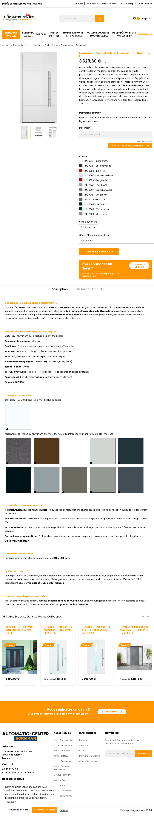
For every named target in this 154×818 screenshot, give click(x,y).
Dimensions (85, 127)
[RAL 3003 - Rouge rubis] (81, 180)
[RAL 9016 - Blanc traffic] (81, 161)
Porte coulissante (63, 745)
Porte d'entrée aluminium (61, 768)
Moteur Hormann (62, 774)
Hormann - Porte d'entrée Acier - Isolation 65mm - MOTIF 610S (96, 629)
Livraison (83, 740)
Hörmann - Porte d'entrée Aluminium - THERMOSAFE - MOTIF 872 (134, 629)
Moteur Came (61, 780)
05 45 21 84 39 (145, 3)
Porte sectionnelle (63, 740)
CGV (81, 750)
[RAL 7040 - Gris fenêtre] (81, 185)
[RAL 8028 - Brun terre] (81, 171)
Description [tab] (60, 289)
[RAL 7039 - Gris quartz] (81, 200)
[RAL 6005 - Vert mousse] (81, 209)
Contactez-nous (108, 3)
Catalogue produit (17, 540)
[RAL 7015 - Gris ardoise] (81, 195)
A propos (83, 745)
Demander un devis (99, 251)
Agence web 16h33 (142, 810)
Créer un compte (127, 3)
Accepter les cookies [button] (44, 809)
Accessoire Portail (63, 795)
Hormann (9, 636)
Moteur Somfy (61, 785)
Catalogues (92, 3)
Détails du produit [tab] (89, 289)
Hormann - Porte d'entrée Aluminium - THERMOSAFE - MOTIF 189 (58, 629)
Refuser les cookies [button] (18, 809)
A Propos (78, 3)
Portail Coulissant (63, 761)
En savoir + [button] (12, 802)
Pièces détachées (63, 790)
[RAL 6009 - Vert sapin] (81, 204)
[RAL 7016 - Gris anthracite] (81, 166)
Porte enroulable (62, 750)
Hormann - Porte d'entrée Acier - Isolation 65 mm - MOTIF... (19, 629)
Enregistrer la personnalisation (130, 145)
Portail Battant (61, 755)
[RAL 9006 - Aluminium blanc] (81, 175)
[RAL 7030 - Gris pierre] (81, 214)
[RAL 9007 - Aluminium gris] (81, 190)
